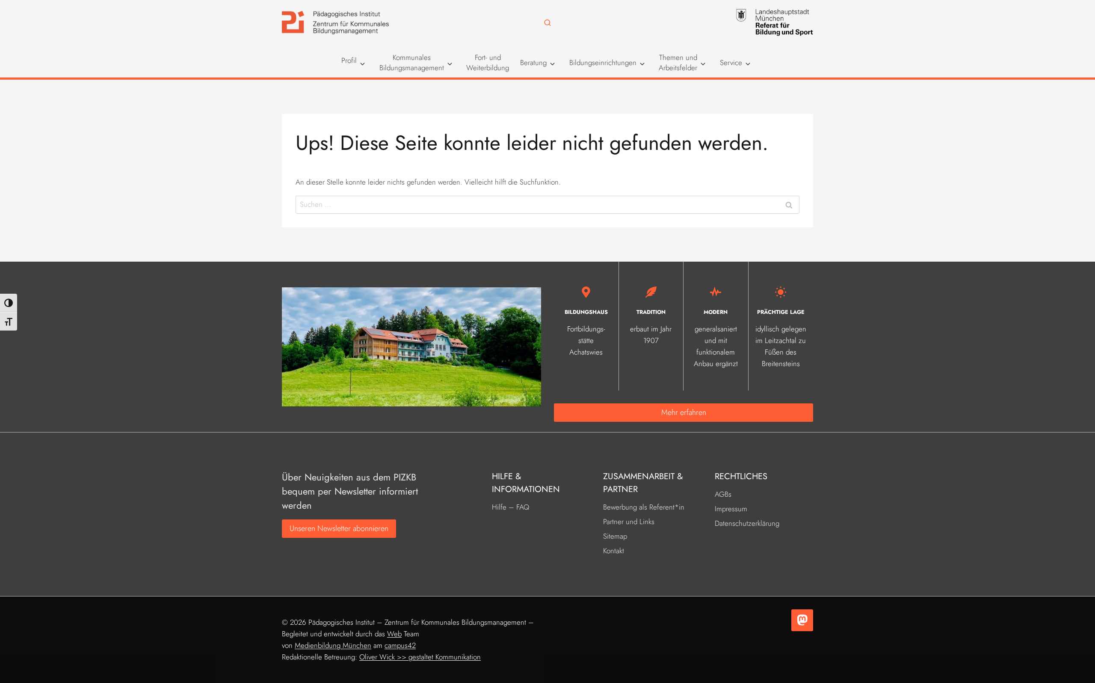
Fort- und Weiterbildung (487, 62)
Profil (349, 61)
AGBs (723, 494)
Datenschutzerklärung (747, 523)
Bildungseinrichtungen (602, 62)
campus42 (400, 645)
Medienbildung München (333, 645)
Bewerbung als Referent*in (643, 507)
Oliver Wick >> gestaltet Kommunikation (420, 657)
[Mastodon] (802, 620)
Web (394, 634)
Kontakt (613, 551)
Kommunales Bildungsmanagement (411, 62)
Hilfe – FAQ (510, 507)
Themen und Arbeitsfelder (678, 62)
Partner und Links (628, 521)
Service (731, 62)
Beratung (533, 62)
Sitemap (615, 536)
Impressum (731, 509)
